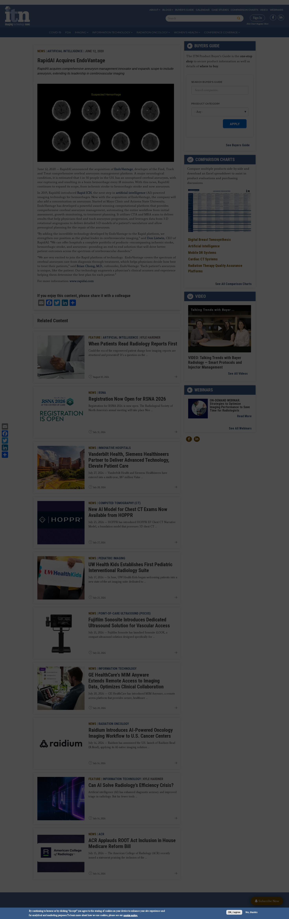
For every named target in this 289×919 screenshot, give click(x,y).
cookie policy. (130, 915)
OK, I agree (234, 912)
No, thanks (252, 912)
